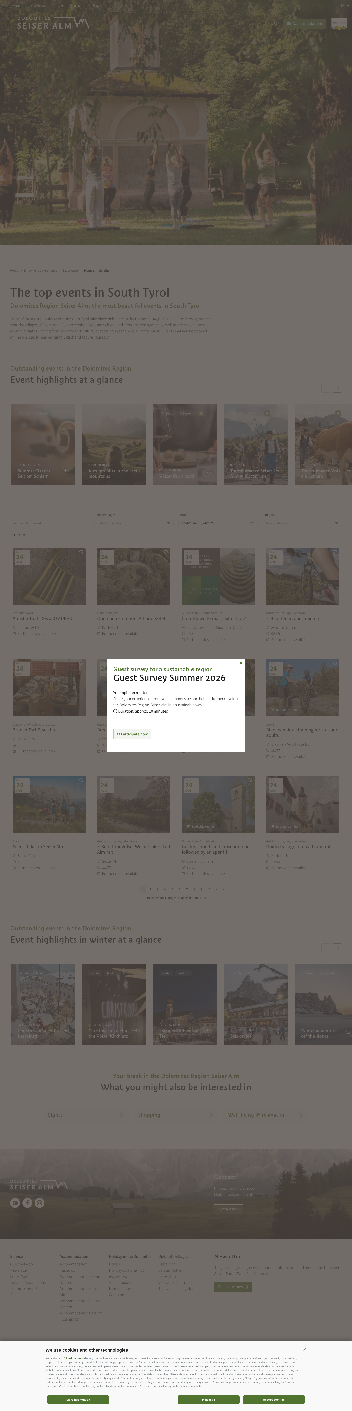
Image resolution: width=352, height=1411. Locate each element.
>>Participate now (132, 734)
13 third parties (71, 1358)
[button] (304, 1349)
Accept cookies (274, 1399)
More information (78, 1399)
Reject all (208, 1399)
